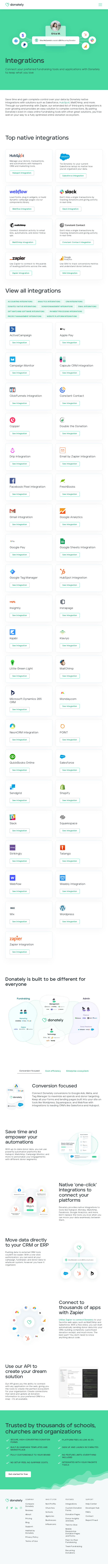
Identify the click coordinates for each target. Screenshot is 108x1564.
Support (29, 1527)
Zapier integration (20, 273)
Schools (49, 1512)
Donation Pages (73, 1514)
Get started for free (18, 1474)
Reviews (29, 1510)
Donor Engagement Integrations (57, 306)
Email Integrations (87, 306)
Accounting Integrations (20, 302)
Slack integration (70, 209)
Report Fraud (92, 1520)
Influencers (51, 1524)
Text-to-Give (71, 1525)
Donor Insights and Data (72, 1520)
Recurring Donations (70, 1552)
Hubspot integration (21, 173)
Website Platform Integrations (62, 316)
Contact (89, 1516)
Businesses (51, 1520)
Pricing (28, 1519)
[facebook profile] (6, 1507)
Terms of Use (31, 1541)
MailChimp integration (22, 242)
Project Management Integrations (24, 316)
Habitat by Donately (30, 1532)
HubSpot (64, 102)
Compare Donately (29, 1505)
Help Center (91, 1504)
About (28, 1514)
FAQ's (88, 1512)
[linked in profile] (16, 1507)
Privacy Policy (31, 1537)
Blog (27, 1522)
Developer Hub (92, 1508)
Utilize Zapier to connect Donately (76, 1320)
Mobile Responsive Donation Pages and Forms (73, 1532)
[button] (100, 4)
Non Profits (51, 1504)
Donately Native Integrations (22, 306)
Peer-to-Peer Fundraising (72, 1541)
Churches (50, 1508)
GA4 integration (69, 273)
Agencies (50, 1516)
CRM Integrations (74, 302)
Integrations (71, 1504)
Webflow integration (22, 209)
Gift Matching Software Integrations (26, 311)
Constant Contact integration (76, 242)
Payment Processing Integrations (66, 311)
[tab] (29, 1071)
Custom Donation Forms (74, 1509)
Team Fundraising (74, 1546)
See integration (19, 343)
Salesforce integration (73, 176)
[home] (14, 4)
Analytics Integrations (49, 302)
